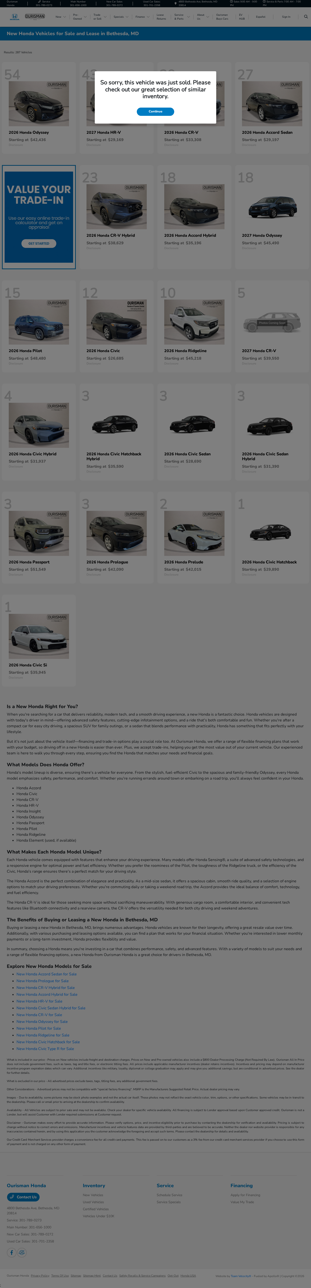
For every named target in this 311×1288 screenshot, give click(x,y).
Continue (155, 111)
